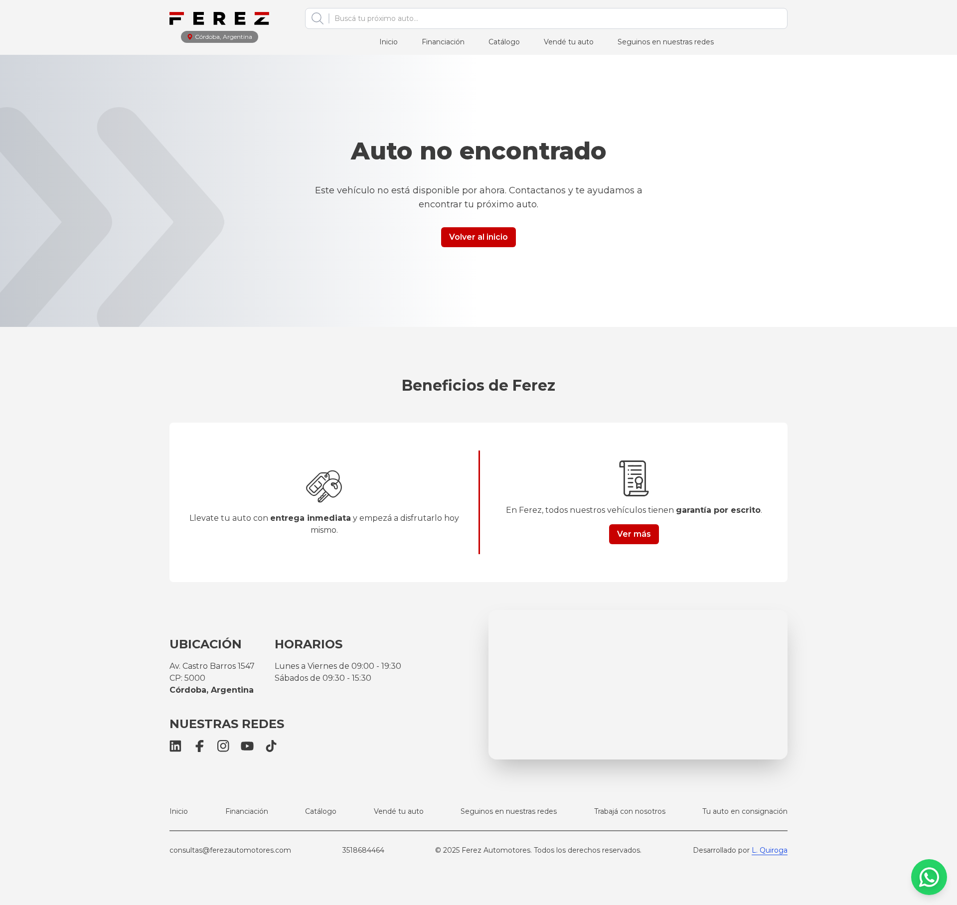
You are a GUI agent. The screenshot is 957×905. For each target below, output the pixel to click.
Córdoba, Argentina (223, 36)
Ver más (634, 534)
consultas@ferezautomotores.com (230, 850)
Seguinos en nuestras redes (666, 41)
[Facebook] (199, 746)
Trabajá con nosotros (629, 811)
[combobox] (554, 18)
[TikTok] (271, 746)
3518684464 (363, 850)
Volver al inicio (478, 237)
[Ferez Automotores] (219, 18)
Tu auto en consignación (745, 811)
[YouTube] (247, 746)
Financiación (443, 41)
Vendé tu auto (569, 41)
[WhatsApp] (929, 877)
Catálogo (504, 41)
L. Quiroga (770, 850)
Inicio (388, 41)
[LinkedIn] (175, 746)
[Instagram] (223, 746)
